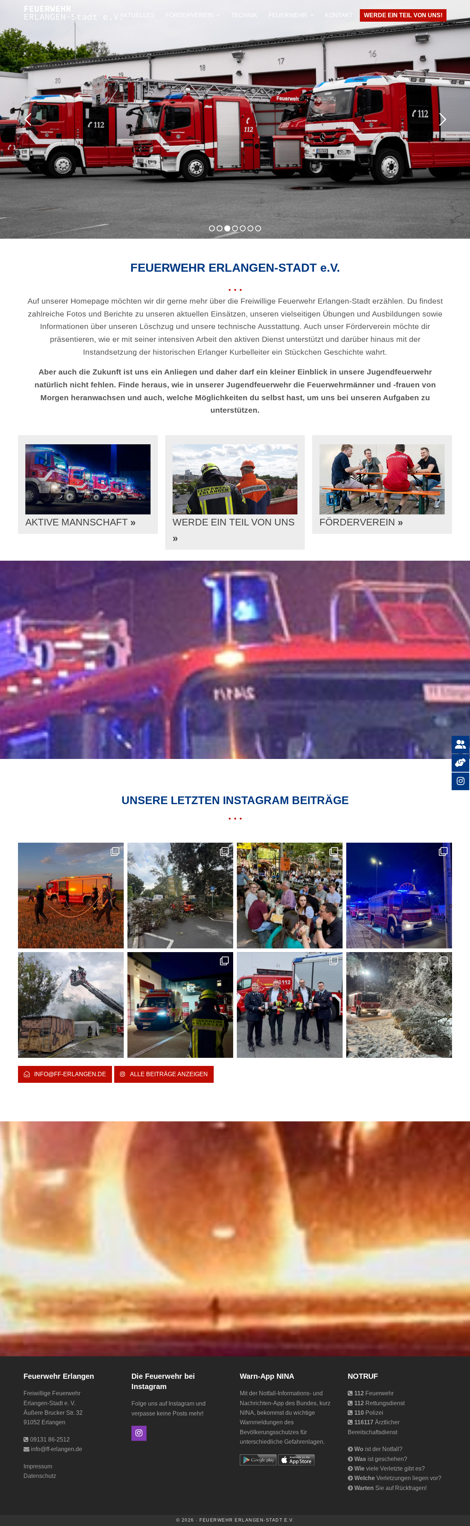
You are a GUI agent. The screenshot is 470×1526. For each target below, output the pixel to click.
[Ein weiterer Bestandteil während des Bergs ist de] (290, 895)
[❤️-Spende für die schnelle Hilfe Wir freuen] (290, 1005)
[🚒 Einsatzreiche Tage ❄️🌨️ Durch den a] (399, 1005)
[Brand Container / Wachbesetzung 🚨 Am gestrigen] (71, 1005)
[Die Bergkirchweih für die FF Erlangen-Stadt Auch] (399, 895)
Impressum (38, 1466)
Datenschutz (40, 1476)
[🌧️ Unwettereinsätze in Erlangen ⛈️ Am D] (180, 895)
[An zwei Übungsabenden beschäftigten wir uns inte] (180, 1005)
